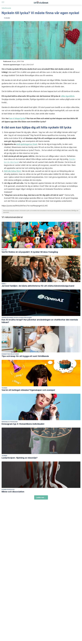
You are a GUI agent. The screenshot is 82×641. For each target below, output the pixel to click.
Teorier (4, 388)
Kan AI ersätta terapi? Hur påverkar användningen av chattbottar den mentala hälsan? (40, 321)
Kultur (4, 250)
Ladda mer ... (41, 497)
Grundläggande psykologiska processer (17, 317)
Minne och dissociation (13, 491)
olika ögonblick (67, 96)
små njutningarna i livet (26, 144)
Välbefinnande (6, 8)
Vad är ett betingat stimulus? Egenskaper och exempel (28, 390)
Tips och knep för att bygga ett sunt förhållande (25, 356)
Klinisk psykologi (8, 489)
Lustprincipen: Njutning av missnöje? (20, 458)
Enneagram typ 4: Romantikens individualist (23, 424)
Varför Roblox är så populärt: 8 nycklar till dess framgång (30, 252)
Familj (4, 283)
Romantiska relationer (10, 354)
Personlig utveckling (10, 422)
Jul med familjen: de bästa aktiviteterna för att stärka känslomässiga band (38, 286)
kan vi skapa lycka (17, 118)
